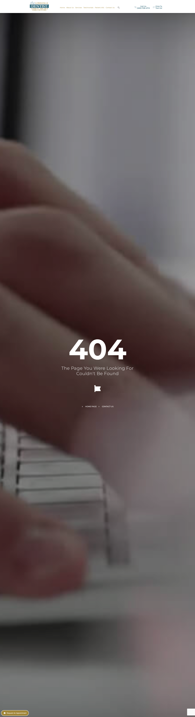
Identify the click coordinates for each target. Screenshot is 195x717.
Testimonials (88, 8)
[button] (118, 7)
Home (62, 8)
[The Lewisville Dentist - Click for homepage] (39, 6)
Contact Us (110, 8)
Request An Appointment (16, 713)
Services (78, 8)
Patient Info (99, 8)
